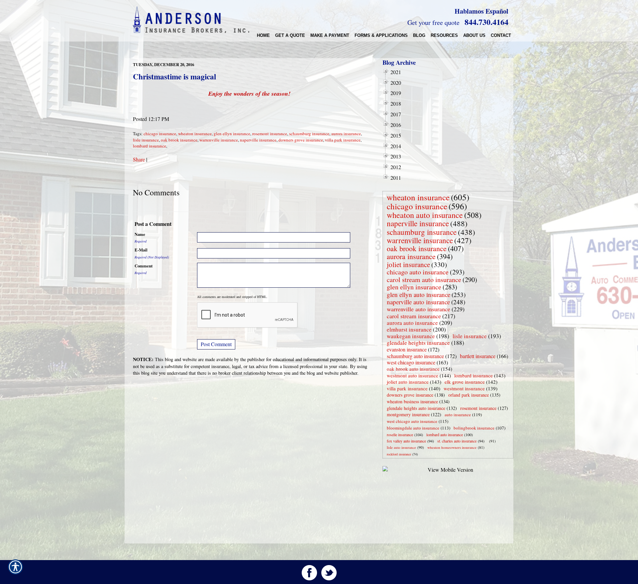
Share (139, 159)
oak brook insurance (179, 140)
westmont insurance (464, 388)
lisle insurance (146, 140)
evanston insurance (407, 349)
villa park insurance (343, 140)
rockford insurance (399, 454)
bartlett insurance (477, 355)
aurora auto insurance (412, 323)
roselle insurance (400, 434)
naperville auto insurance (418, 302)
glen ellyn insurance (232, 134)
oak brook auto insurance (413, 368)
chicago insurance (160, 134)
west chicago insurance (411, 362)
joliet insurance (408, 264)
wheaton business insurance (412, 401)
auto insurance (458, 415)
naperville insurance (258, 140)
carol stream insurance (414, 316)
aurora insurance (346, 134)
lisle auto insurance (401, 447)
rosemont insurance (269, 134)
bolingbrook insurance (474, 428)
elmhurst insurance (409, 329)
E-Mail (141, 250)
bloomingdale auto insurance (413, 428)
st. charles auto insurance (457, 440)
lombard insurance (149, 146)
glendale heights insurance (418, 342)
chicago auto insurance (418, 271)
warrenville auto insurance (418, 309)
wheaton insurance (195, 134)
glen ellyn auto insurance (418, 294)
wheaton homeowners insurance (452, 447)
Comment (144, 266)
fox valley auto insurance (406, 440)
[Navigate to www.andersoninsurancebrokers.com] (487, 441)
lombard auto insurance (444, 434)
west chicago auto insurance (412, 421)
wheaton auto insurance (425, 215)
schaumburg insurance (309, 134)
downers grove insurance (300, 140)
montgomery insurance (408, 414)
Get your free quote (433, 22)
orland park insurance (468, 395)
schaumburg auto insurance (415, 355)
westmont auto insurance (412, 375)
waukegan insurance (411, 336)
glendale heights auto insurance (416, 408)
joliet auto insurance (408, 381)
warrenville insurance (218, 140)
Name (140, 234)
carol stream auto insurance (424, 279)
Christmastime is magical (174, 76)
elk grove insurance (465, 381)
